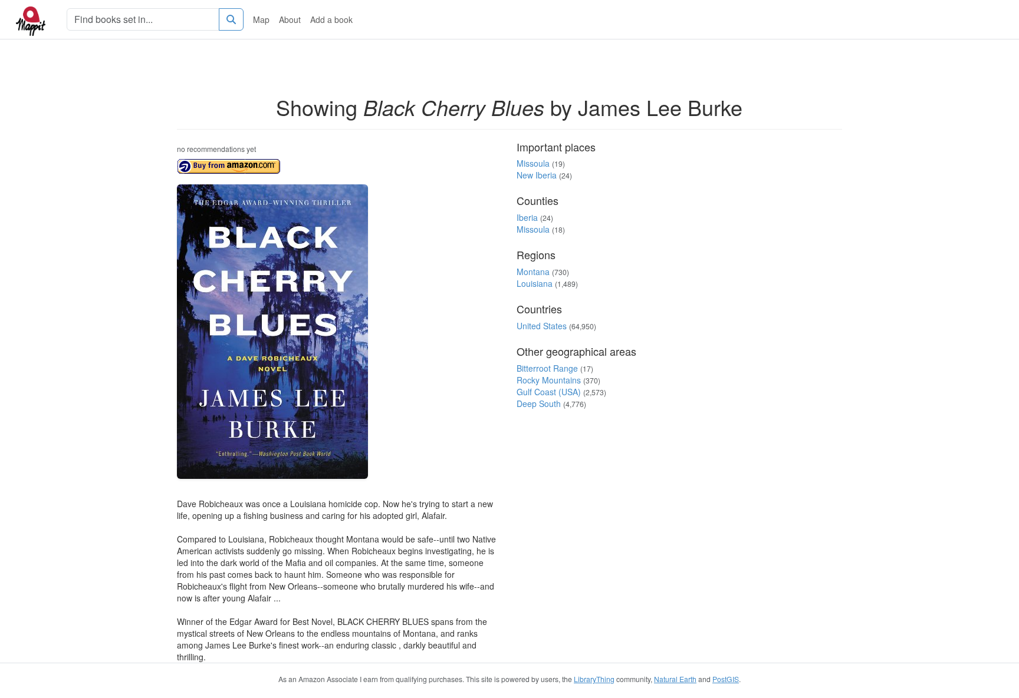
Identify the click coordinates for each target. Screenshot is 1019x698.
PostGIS (725, 679)
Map (261, 19)
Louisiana (535, 283)
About (290, 19)
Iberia (527, 217)
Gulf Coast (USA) (549, 392)
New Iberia (537, 175)
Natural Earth (675, 679)
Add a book (331, 19)
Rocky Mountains (549, 380)
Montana (533, 271)
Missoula (533, 163)
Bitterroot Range (547, 368)
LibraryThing (594, 679)
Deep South (539, 403)
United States (542, 326)
